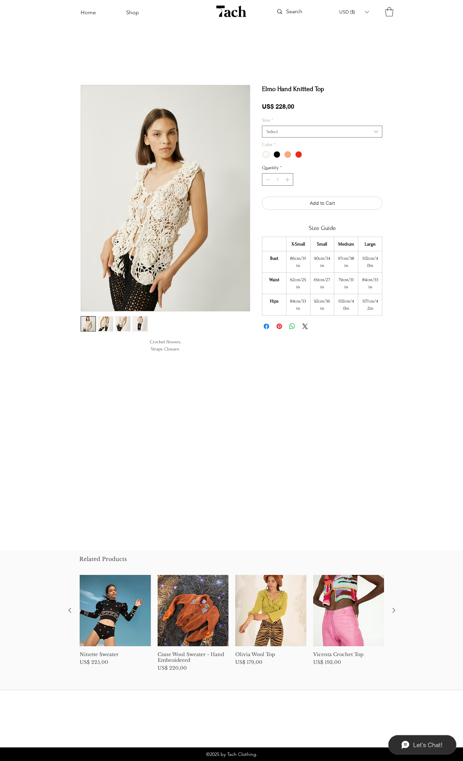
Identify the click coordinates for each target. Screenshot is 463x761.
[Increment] (288, 181)
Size (267, 121)
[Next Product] (394, 610)
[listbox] (354, 12)
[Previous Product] (70, 610)
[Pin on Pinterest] (279, 328)
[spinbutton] (277, 181)
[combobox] (322, 133)
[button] (354, 12)
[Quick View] (115, 610)
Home (88, 61)
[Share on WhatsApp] (292, 328)
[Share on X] (305, 328)
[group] (232, 623)
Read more (165, 364)
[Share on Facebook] (266, 328)
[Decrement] (267, 181)
